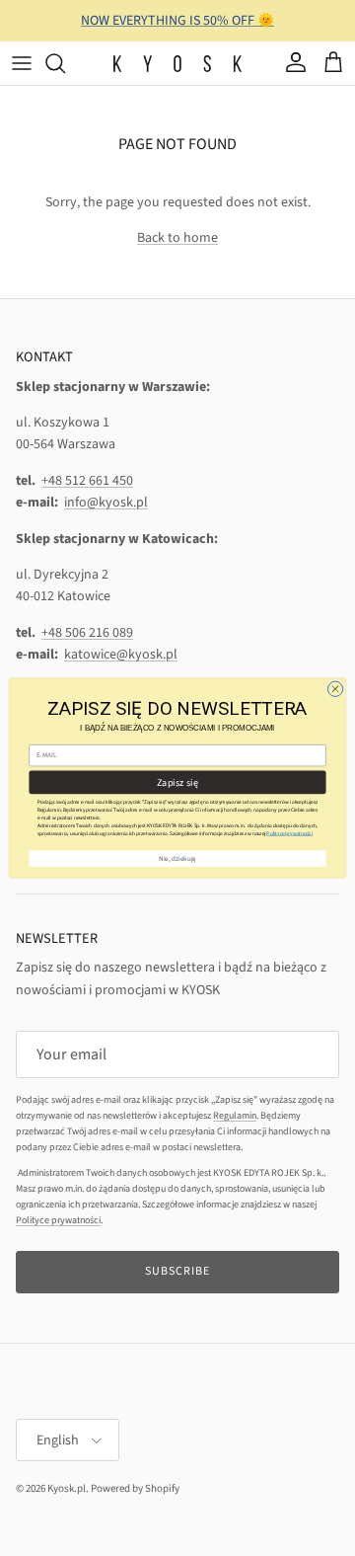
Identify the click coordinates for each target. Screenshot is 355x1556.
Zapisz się (177, 782)
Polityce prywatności (289, 833)
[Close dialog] (334, 688)
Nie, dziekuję (177, 859)
